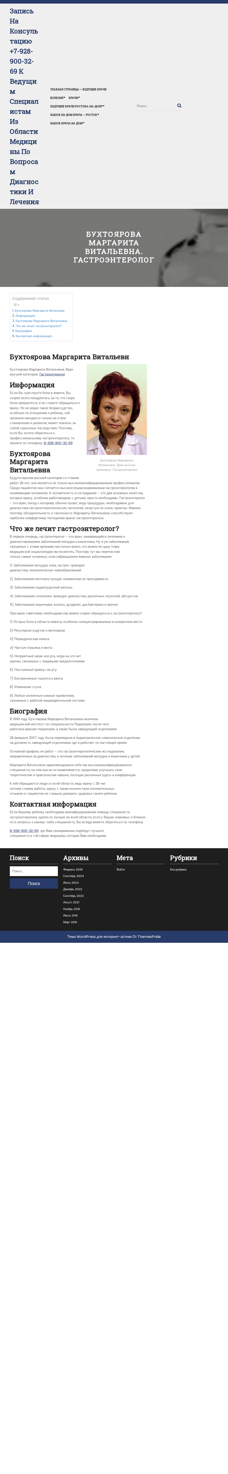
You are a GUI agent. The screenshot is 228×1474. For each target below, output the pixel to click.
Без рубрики (178, 869)
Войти (121, 869)
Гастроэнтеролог (52, 374)
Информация (26, 316)
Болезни (56, 98)
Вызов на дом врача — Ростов (73, 114)
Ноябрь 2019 (71, 909)
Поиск (180, 104)
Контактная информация (34, 336)
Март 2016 (70, 922)
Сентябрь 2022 (73, 896)
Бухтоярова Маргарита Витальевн (40, 311)
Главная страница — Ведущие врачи (78, 89)
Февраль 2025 (73, 869)
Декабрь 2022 (72, 889)
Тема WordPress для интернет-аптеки (99, 936)
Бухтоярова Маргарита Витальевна (42, 321)
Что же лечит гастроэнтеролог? (39, 326)
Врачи (73, 98)
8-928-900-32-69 (58, 443)
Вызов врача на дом (66, 123)
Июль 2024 (71, 883)
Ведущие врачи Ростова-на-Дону (76, 106)
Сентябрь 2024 (73, 876)
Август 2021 (71, 902)
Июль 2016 (70, 915)
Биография (24, 331)
